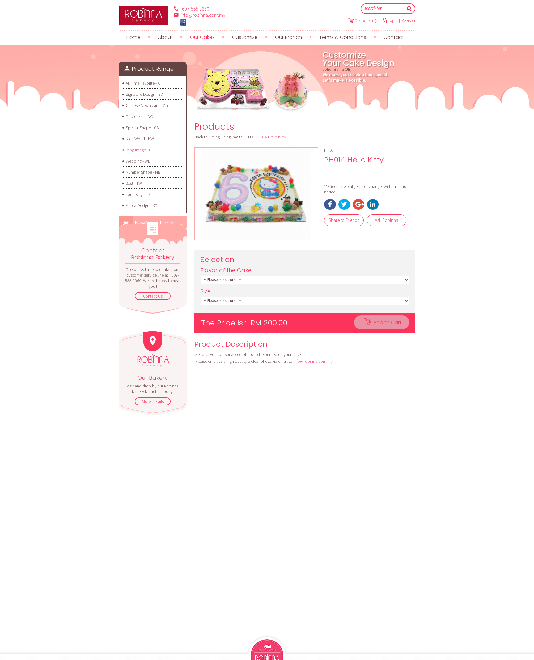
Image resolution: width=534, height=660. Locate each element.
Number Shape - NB (143, 172)
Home (133, 37)
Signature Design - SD (144, 94)
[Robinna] (143, 15)
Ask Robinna (386, 220)
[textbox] (384, 8)
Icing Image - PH (140, 150)
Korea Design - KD (142, 205)
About (165, 37)
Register (408, 20)
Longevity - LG (138, 194)
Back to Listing (207, 137)
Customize (245, 37)
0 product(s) (365, 20)
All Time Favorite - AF (144, 83)
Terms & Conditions (342, 37)
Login (392, 20)
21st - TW (134, 183)
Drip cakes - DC (139, 116)
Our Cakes (202, 37)
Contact (394, 37)
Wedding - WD (138, 161)
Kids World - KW (140, 139)
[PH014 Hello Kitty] (256, 194)
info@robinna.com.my (203, 15)
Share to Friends (344, 220)
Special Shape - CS (142, 127)
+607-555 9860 (194, 9)
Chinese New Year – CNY (147, 105)
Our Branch (288, 37)
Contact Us (153, 296)
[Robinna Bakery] (183, 22)
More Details (153, 401)
